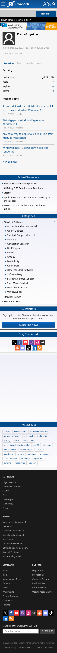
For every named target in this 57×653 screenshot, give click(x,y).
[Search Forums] (53, 4)
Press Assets (8, 591)
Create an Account (41, 579)
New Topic (45, 14)
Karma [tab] (39, 63)
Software (8, 476)
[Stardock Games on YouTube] (25, 342)
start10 (36, 445)
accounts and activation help (16, 445)
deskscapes (28, 440)
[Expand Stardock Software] (2, 222)
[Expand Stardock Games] (2, 297)
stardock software (12, 436)
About (5, 570)
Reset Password (39, 587)
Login (28, 19)
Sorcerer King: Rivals (12, 556)
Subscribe (47, 631)
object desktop (10, 458)
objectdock (28, 436)
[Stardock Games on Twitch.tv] (31, 342)
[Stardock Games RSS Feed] (40, 348)
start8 (16, 440)
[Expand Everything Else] (2, 302)
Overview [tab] (9, 63)
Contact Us (8, 600)
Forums (6, 604)
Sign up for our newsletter (19, 625)
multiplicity (42, 436)
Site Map (49, 647)
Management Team (12, 579)
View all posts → (11, 161)
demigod (32, 454)
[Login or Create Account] (44, 4)
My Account (38, 574)
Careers (6, 583)
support (32, 463)
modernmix (20, 463)
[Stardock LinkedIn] (34, 348)
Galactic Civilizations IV (13, 530)
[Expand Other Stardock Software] (5, 270)
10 (53, 86)
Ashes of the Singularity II (14, 522)
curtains (7, 463)
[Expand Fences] (5, 253)
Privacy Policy (10, 647)
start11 (39, 449)
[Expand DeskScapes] (5, 248)
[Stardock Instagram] (37, 342)
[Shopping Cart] (49, 4)
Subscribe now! (28, 325)
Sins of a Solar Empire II (13, 534)
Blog (5, 574)
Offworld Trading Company (15, 547)
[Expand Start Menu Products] (5, 283)
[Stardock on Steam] (43, 342)
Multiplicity (8, 503)
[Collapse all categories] (54, 221)
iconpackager (26, 449)
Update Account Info (42, 591)
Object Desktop (10, 482)
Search (19, 19)
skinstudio (8, 454)
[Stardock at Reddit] (17, 348)
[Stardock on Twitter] (14, 342)
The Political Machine (12, 543)
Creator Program (11, 596)
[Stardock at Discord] (23, 348)
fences (7, 431)
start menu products (39, 431)
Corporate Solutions (12, 486)
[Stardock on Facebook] (20, 342)
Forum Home (7, 19)
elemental (25, 458)
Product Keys (38, 583)
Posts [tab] (19, 63)
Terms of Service (26, 647)
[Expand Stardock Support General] (5, 235)
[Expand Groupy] (5, 257)
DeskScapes (8, 499)
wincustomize (10, 449)
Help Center (37, 570)
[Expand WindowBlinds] (5, 292)
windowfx (44, 454)
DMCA (39, 647)
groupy (7, 440)
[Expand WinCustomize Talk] (5, 287)
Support (37, 564)
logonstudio (39, 458)
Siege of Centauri (11, 552)
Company (8, 564)
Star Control (8, 539)
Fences (6, 495)
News (5, 587)
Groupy (6, 508)
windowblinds (20, 431)
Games (6, 516)
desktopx (47, 445)
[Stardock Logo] (18, 4)
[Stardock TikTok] (28, 348)
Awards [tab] (29, 63)
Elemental (7, 526)
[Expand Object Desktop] (5, 231)
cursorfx (20, 454)
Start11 (6, 490)
